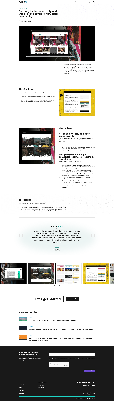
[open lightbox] (57, 43)
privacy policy (74, 358)
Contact (83, 2)
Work (70, 2)
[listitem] (13, 275)
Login (89, 2)
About (50, 2)
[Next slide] (59, 286)
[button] (57, 2)
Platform (64, 2)
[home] (23, 2)
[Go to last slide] (55, 286)
